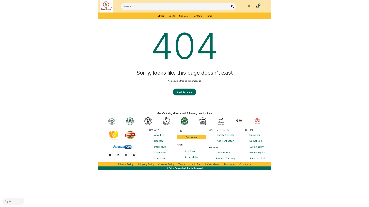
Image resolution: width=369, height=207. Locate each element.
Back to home (184, 92)
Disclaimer (229, 164)
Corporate (191, 137)
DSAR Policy (223, 152)
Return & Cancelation (208, 164)
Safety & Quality (225, 135)
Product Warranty (226, 158)
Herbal (209, 16)
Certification (160, 152)
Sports (172, 16)
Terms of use (185, 164)
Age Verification (225, 140)
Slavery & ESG (257, 158)
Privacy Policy (125, 164)
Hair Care (197, 16)
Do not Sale (255, 140)
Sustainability (256, 146)
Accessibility (191, 157)
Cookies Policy (166, 164)
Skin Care (184, 16)
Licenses (158, 140)
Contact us (160, 158)
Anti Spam (190, 151)
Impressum (160, 146)
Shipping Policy (145, 164)
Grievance (254, 135)
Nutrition (160, 16)
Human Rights (257, 152)
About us (159, 135)
